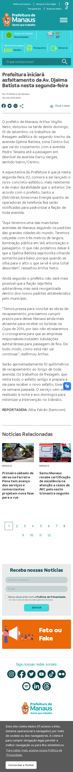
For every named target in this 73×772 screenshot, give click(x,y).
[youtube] (41, 674)
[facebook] (21, 674)
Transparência (34, 8)
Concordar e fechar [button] (21, 765)
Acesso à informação (46, 4)
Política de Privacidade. (51, 597)
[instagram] (11, 674)
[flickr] (61, 674)
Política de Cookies (22, 4)
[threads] (46, 686)
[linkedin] (36, 686)
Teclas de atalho (54, 8)
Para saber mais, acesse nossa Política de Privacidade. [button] (34, 752)
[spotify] (26, 686)
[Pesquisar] (65, 62)
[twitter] (31, 674)
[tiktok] (51, 674)
